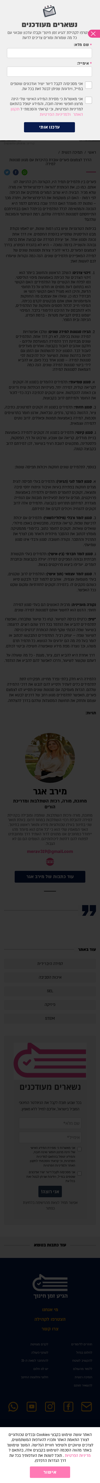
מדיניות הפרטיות (78, 1455)
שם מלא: (81, 45)
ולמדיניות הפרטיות (55, 114)
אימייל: (83, 63)
